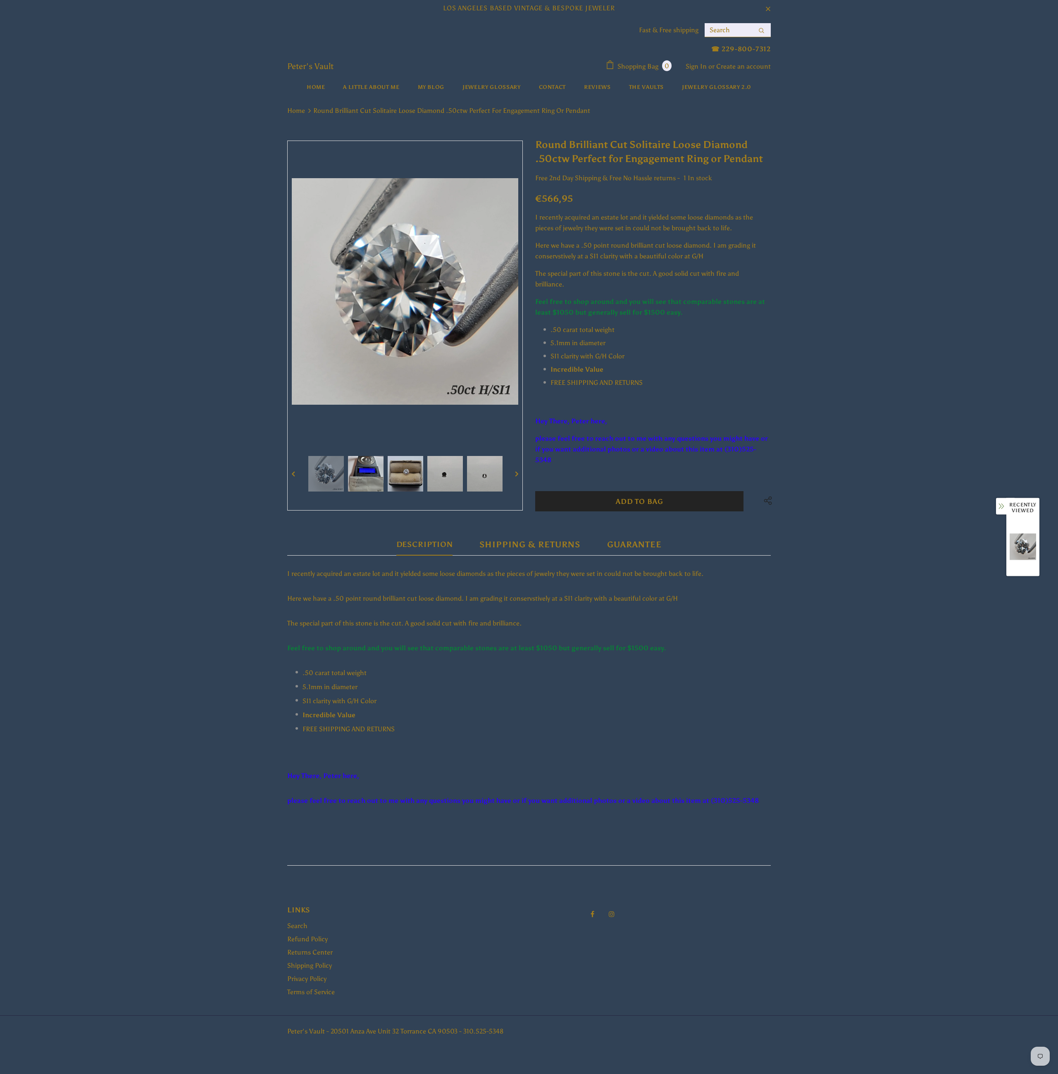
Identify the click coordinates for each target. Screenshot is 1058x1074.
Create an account (743, 66)
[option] (405, 291)
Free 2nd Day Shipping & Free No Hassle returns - (607, 178)
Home (296, 111)
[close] (768, 8)
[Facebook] (592, 913)
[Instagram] (611, 913)
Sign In (697, 66)
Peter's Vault (310, 66)
